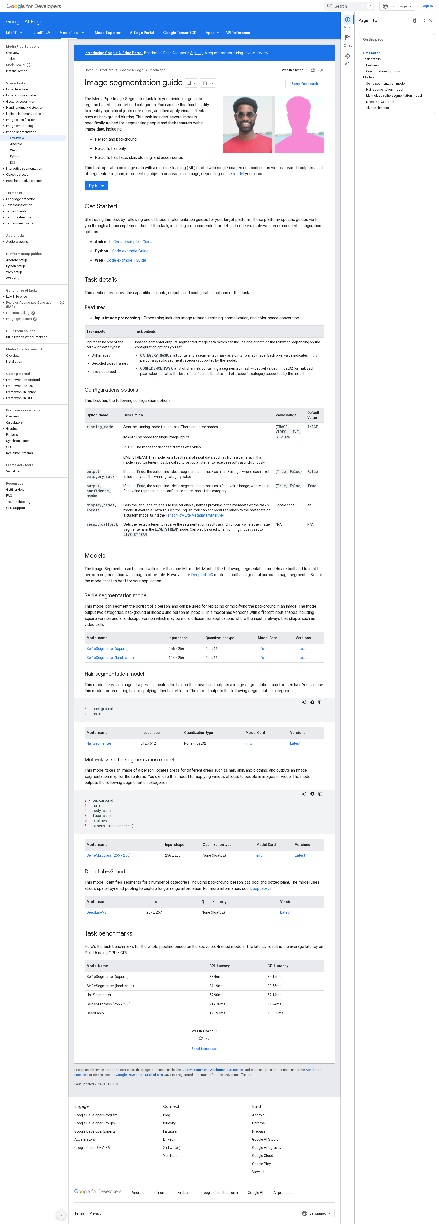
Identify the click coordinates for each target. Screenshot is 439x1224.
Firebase (259, 1131)
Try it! (97, 185)
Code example (126, 241)
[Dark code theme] (312, 702)
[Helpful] (313, 70)
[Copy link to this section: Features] (111, 308)
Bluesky (169, 1123)
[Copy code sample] (320, 702)
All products (282, 1192)
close (431, 21)
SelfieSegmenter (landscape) (110, 658)
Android (258, 1115)
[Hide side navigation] (61, 1215)
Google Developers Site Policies (139, 1075)
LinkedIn (169, 1139)
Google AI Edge (24, 22)
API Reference (237, 32)
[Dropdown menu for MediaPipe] (84, 32)
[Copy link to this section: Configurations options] (143, 390)
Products (106, 70)
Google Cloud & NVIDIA (92, 1148)
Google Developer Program (96, 1115)
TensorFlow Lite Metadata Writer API (195, 515)
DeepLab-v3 (202, 574)
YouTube (170, 1156)
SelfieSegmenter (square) (108, 649)
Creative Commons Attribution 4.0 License (212, 1070)
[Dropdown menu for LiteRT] (23, 32)
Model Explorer (108, 32)
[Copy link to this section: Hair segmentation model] (149, 674)
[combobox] (349, 6)
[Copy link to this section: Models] (110, 556)
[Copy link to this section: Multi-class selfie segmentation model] (179, 760)
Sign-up (196, 53)
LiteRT (11, 32)
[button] (33, 89)
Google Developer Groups (94, 1123)
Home (89, 70)
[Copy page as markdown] (204, 83)
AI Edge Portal (142, 32)
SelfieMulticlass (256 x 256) (109, 855)
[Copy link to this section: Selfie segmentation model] (153, 596)
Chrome (258, 1123)
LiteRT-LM (42, 32)
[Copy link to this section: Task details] (122, 280)
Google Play (261, 1164)
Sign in (427, 6)
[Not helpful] (320, 70)
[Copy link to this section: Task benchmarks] (137, 934)
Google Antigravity (266, 1148)
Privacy (95, 1213)
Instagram (171, 1131)
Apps (210, 32)
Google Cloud (262, 1156)
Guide (148, 241)
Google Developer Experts (95, 1131)
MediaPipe (69, 32)
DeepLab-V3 (96, 912)
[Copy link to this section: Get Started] (122, 207)
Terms (79, 1213)
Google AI (255, 1192)
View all (258, 1172)
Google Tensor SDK (179, 32)
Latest (301, 649)
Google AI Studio (265, 1139)
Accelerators (84, 1139)
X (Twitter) (171, 1148)
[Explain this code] (304, 702)
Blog (166, 1115)
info (261, 649)
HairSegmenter (99, 743)
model (238, 173)
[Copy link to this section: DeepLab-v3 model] (134, 872)
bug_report (415, 21)
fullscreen (423, 21)
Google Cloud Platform (219, 1192)
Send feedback (305, 83)
